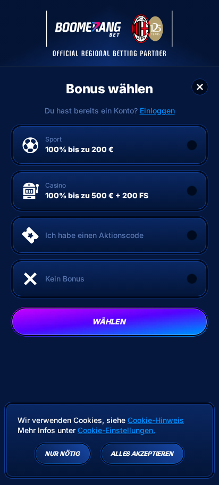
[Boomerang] (109, 33)
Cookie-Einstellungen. (116, 430)
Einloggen (157, 111)
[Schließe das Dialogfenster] (199, 86)
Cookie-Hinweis (156, 420)
